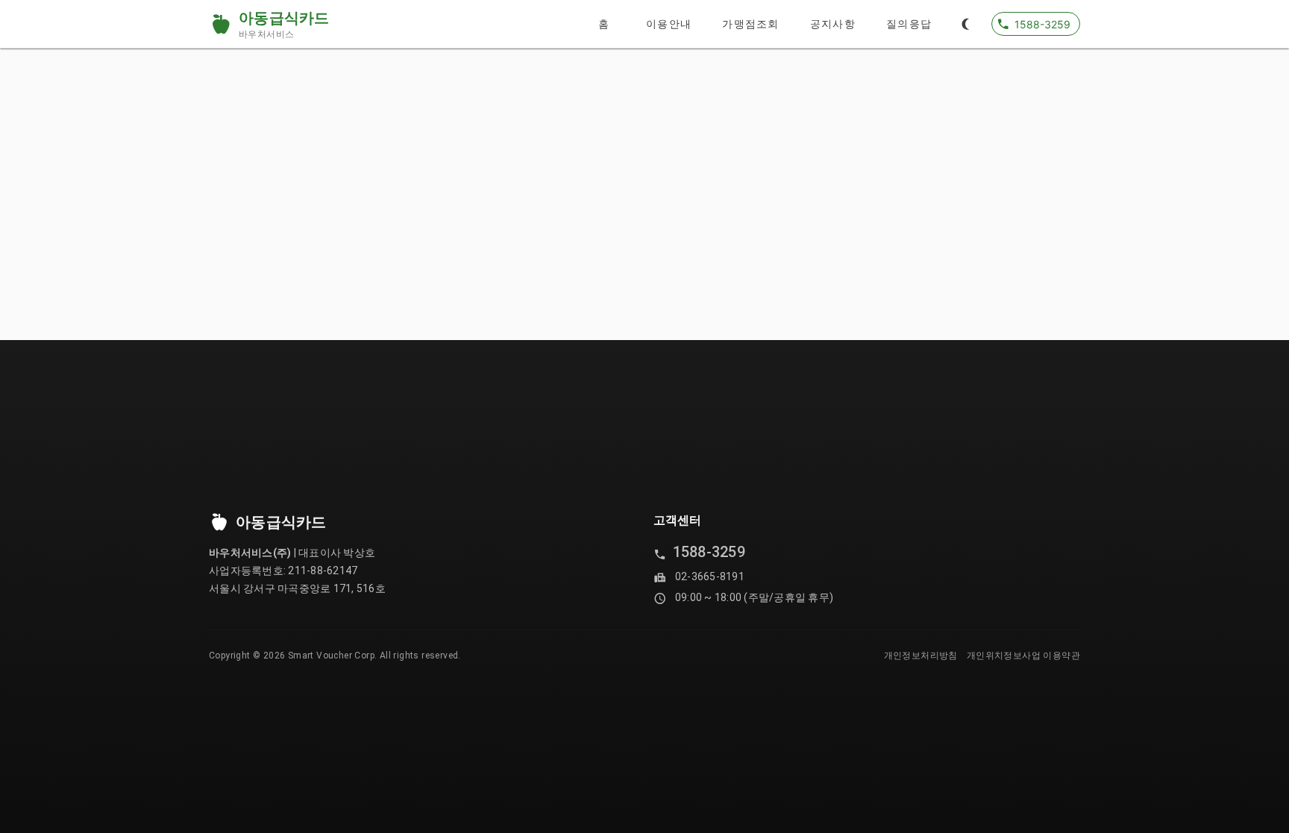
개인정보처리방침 (921, 655)
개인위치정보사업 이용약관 (1023, 655)
